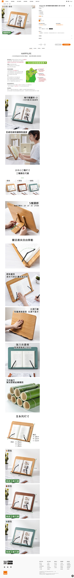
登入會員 (41, 24)
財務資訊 (48, 564)
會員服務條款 (69, 566)
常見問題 (61, 567)
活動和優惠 (12, 1)
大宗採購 (55, 564)
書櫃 (9, 3)
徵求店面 (55, 563)
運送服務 (43, 48)
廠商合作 (55, 566)
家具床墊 (4, 3)
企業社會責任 (49, 567)
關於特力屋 (37, 1)
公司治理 (48, 566)
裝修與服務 (25, 1)
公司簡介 (48, 563)
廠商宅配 (41, 32)
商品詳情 (30, 48)
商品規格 (35, 48)
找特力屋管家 (19, 1)
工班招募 (55, 567)
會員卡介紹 (61, 564)
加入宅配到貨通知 (66, 44)
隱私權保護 (68, 567)
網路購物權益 (69, 564)
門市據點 (40, 564)
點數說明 (61, 566)
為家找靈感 (31, 1)
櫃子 (7, 3)
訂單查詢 (61, 563)
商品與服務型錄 (41, 566)
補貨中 (58, 44)
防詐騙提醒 (68, 563)
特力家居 (40, 567)
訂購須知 (39, 48)
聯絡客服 (47, 574)
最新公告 (40, 563)
